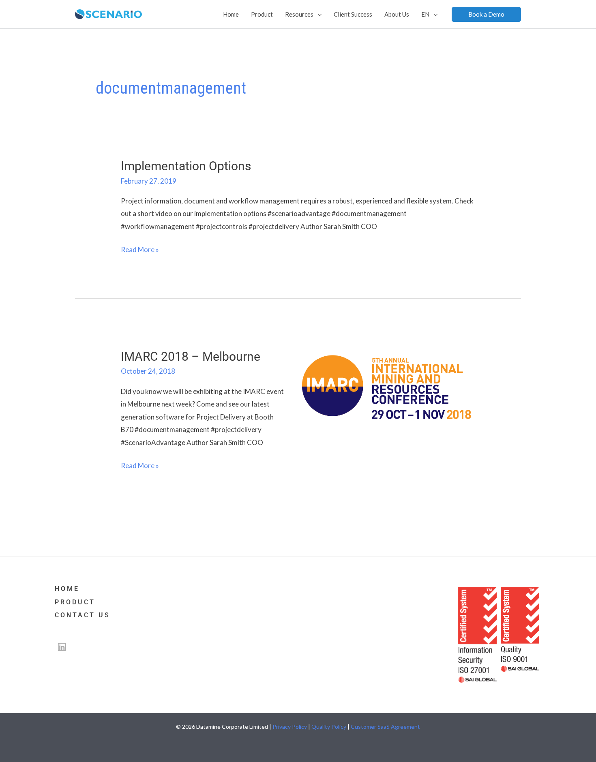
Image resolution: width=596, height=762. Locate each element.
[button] (486, 14)
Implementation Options (186, 166)
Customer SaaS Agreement (385, 726)
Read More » (140, 248)
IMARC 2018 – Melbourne (190, 356)
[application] (317, 14)
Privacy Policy (289, 726)
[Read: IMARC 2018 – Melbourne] (386, 386)
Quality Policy (328, 726)
